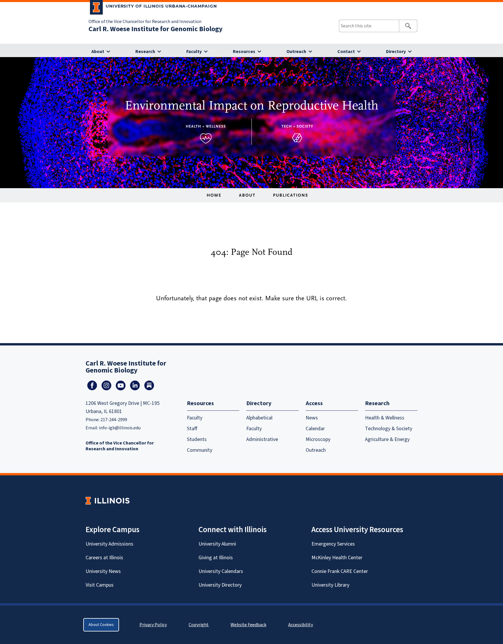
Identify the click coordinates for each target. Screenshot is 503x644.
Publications (290, 195)
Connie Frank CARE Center (339, 571)
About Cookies (101, 625)
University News (103, 571)
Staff (192, 428)
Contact (346, 51)
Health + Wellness (206, 126)
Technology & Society (388, 428)
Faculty (194, 51)
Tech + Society (297, 126)
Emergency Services (333, 544)
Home (214, 195)
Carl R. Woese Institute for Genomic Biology (155, 29)
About (97, 51)
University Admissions (109, 544)
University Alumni (217, 544)
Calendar (315, 428)
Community (199, 450)
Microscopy (318, 439)
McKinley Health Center (336, 557)
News (312, 417)
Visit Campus (100, 585)
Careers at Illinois (104, 557)
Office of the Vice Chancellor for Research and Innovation (144, 21)
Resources (244, 51)
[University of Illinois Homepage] (108, 501)
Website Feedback (249, 625)
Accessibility (300, 625)
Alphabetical (259, 417)
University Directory (220, 585)
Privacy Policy (153, 625)
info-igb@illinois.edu (120, 428)
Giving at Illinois (216, 557)
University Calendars (221, 571)
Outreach (296, 51)
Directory (396, 51)
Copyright (199, 625)
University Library (330, 585)
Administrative (262, 439)
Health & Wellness (384, 417)
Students (197, 439)
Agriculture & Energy (387, 439)
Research (145, 51)
